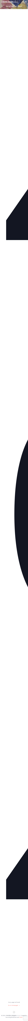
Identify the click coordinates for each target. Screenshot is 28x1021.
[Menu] (26, 2)
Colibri (20, 1017)
